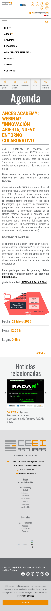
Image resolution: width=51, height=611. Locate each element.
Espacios (25, 531)
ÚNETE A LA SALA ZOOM (34, 282)
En (47, 15)
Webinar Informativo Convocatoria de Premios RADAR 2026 (25, 419)
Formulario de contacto (27, 473)
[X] (37, 4)
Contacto (13, 570)
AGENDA (8, 64)
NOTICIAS (9, 58)
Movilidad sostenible (25, 506)
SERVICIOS (9, 40)
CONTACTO (9, 70)
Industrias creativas (25, 494)
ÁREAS (7, 34)
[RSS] (30, 13)
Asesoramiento (25, 523)
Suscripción (40, 13)
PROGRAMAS (10, 46)
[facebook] (42, 4)
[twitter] (28, 573)
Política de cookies (25, 595)
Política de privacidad (26, 567)
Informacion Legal (9, 567)
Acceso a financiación (25, 527)
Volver (40, 353)
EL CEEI (7, 28)
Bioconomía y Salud (25, 488)
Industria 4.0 (25, 498)
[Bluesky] (32, 4)
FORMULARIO (9, 276)
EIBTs (25, 501)
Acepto (25, 602)
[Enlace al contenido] (25, 393)
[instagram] (47, 7)
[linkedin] (47, 4)
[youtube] (42, 7)
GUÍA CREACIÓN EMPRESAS (17, 52)
